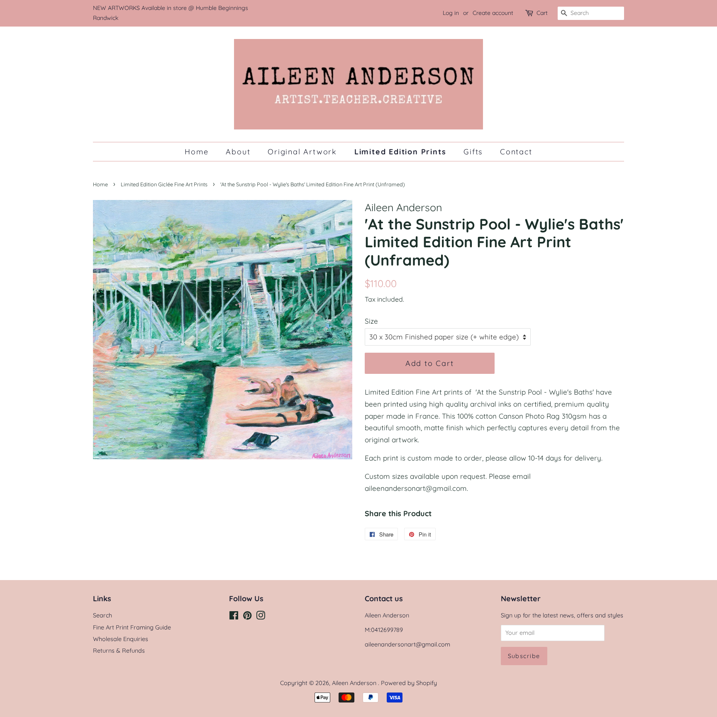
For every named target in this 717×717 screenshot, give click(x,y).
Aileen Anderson (355, 683)
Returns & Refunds (119, 650)
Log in (451, 13)
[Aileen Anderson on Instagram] (260, 617)
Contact (516, 151)
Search (102, 615)
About (238, 151)
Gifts (473, 151)
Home (196, 151)
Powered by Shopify (409, 683)
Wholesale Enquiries (120, 639)
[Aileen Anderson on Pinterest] (247, 617)
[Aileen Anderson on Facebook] (234, 617)
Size (371, 321)
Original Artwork (302, 151)
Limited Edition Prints (400, 151)
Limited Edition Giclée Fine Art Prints (164, 184)
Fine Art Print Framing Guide (132, 627)
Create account (493, 13)
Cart (542, 13)
